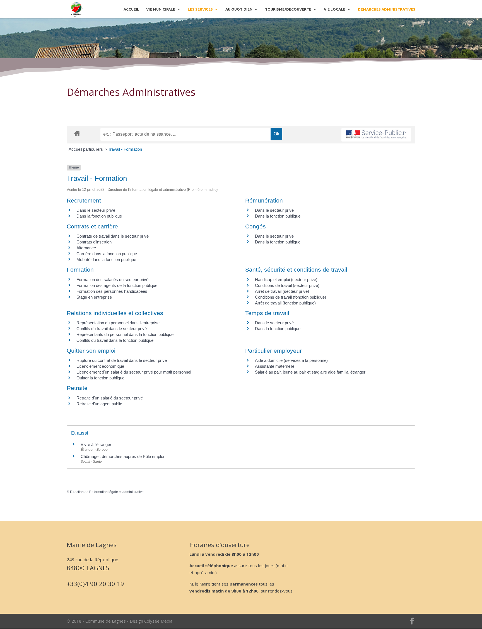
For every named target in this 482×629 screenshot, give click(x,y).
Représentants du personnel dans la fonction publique (124, 334)
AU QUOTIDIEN (238, 9)
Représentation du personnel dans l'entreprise (118, 322)
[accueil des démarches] (77, 133)
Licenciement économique (100, 366)
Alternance (86, 247)
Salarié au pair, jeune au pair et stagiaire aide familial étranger (310, 372)
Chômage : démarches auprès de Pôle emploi (122, 456)
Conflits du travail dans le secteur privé (111, 328)
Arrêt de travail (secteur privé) (282, 291)
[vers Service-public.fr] (376, 135)
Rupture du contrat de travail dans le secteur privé (121, 360)
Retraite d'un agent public (99, 403)
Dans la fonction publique (99, 216)
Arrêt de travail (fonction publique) (285, 303)
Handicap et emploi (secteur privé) (286, 279)
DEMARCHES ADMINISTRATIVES (386, 9)
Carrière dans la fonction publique (106, 253)
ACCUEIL (131, 9)
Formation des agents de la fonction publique (116, 285)
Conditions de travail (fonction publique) (290, 297)
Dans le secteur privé (95, 210)
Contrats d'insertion (94, 242)
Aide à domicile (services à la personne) (291, 360)
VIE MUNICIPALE (160, 9)
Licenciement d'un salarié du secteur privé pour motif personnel (133, 372)
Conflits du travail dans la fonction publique (114, 340)
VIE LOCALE (334, 9)
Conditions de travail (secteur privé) (287, 285)
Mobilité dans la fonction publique (106, 259)
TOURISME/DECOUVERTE (288, 9)
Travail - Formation (125, 149)
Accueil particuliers (86, 149)
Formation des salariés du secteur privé (112, 279)
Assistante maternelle (274, 366)
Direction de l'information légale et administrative (107, 492)
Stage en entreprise (94, 297)
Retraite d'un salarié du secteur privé (109, 398)
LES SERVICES (200, 9)
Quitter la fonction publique (100, 378)
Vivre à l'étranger (96, 444)
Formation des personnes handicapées (111, 291)
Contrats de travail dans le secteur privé (112, 236)
